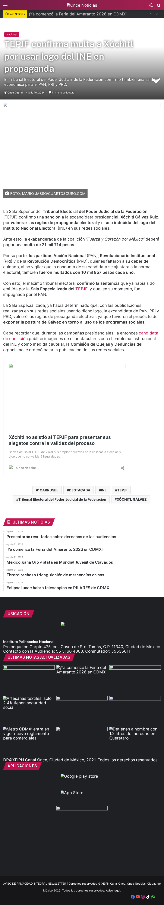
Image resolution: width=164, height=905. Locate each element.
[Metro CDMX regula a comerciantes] (29, 741)
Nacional (11, 34)
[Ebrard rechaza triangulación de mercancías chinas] (82, 710)
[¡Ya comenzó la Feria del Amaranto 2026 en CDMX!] (82, 679)
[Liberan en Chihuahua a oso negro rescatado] (135, 710)
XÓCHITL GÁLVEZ (132, 499)
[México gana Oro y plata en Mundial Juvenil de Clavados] (135, 679)
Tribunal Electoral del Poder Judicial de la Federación (62, 499)
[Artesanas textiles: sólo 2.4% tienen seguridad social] (29, 710)
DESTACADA (79, 490)
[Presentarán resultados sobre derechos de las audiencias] (29, 679)
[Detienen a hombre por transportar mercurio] (135, 741)
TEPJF (81, 288)
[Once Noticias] (82, 5)
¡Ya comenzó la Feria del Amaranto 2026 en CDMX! (78, 14)
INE (104, 490)
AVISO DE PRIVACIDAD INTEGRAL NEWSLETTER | (36, 883)
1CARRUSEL (48, 490)
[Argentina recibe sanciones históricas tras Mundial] (82, 741)
